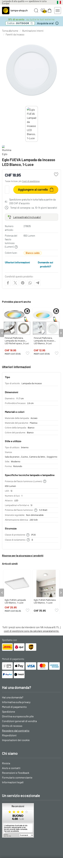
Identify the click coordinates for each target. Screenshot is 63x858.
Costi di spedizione (31, 181)
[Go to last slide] (2, 333)
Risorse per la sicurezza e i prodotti (22, 555)
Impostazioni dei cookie (16, 740)
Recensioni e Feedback (15, 772)
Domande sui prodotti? (45, 264)
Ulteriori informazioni (17, 262)
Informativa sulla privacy (16, 702)
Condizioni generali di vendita (19, 721)
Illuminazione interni (33, 30)
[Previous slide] (25, 124)
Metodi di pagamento (14, 706)
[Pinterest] (23, 283)
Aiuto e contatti (11, 768)
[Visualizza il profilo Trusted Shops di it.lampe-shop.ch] (31, 820)
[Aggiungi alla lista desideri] (56, 174)
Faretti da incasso (15, 34)
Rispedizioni (9, 735)
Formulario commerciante (17, 777)
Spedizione (8, 711)
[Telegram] (37, 283)
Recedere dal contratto (15, 730)
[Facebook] (8, 283)
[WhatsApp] (30, 283)
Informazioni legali (13, 782)
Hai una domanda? (12, 697)
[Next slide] (38, 124)
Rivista (6, 763)
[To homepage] (15, 10)
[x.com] (15, 283)
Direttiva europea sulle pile (18, 716)
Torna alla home (10, 30)
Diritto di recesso (12, 725)
